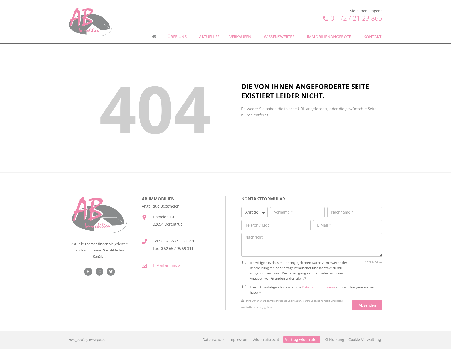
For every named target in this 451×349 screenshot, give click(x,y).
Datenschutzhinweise (318, 287)
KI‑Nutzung (334, 339)
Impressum (238, 339)
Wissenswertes (279, 36)
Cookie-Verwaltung (364, 339)
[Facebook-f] (88, 272)
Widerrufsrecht (266, 339)
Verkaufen (240, 36)
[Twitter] (111, 272)
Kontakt (372, 36)
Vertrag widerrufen (302, 339)
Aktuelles (209, 36)
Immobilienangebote (329, 36)
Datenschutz (213, 339)
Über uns (177, 36)
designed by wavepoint (87, 339)
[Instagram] (100, 272)
